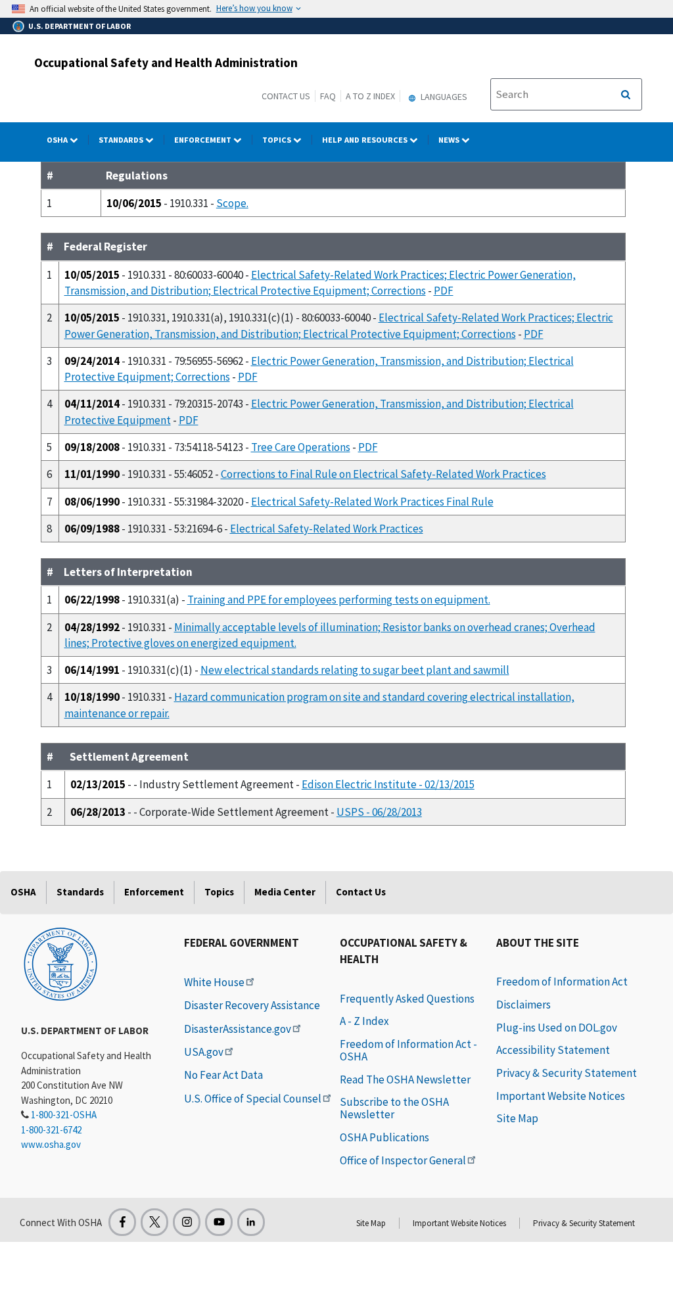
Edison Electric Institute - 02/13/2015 (388, 784)
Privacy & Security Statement (566, 1073)
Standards (122, 140)
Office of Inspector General (403, 1160)
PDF (443, 290)
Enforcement (203, 140)
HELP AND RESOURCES (365, 140)
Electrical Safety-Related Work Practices (326, 528)
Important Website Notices (560, 1096)
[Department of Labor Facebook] (122, 1222)
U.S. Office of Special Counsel (252, 1098)
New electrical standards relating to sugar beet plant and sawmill (354, 670)
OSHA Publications (384, 1137)
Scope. (232, 203)
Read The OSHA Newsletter (405, 1079)
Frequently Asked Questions (407, 998)
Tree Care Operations (300, 447)
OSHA (58, 140)
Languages (443, 97)
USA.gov (203, 1052)
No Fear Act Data (223, 1075)
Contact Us (286, 96)
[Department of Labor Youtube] (219, 1222)
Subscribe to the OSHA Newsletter (394, 1108)
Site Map (517, 1118)
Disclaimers (523, 1004)
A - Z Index (364, 1021)
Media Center (284, 892)
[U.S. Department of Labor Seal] (60, 963)
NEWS (449, 140)
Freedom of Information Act (562, 981)
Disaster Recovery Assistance (252, 1005)
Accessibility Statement (553, 1050)
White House (214, 982)
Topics (277, 140)
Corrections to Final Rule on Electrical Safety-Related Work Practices (383, 474)
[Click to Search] (625, 94)
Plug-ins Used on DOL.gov (556, 1027)
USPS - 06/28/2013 (379, 812)
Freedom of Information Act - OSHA (408, 1050)
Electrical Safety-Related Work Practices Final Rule (372, 501)
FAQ (328, 96)
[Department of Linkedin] (251, 1222)
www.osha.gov (51, 1144)
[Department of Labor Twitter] (154, 1222)
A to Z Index (370, 96)
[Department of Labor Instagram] (186, 1222)
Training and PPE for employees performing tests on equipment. (338, 599)
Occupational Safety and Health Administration (166, 62)
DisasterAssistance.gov (237, 1029)
